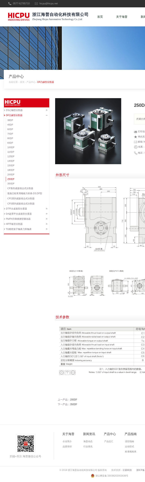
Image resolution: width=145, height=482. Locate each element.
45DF (10, 124)
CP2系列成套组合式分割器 (21, 198)
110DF (10, 152)
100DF (10, 147)
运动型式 (129, 446)
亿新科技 (127, 470)
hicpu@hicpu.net (48, 3)
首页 (100, 16)
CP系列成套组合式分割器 (20, 188)
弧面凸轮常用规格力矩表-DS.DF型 (24, 193)
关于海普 (121, 16)
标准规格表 (130, 451)
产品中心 (30, 82)
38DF (10, 120)
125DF (10, 156)
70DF (10, 133)
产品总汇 (108, 441)
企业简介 (67, 441)
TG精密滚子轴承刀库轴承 (19, 229)
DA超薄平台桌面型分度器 (19, 214)
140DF (10, 161)
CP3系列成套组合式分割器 (21, 203)
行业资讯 (88, 446)
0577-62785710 (21, 3)
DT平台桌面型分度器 (16, 208)
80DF (10, 138)
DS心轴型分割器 (14, 110)
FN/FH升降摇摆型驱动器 (18, 219)
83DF (10, 143)
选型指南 (129, 441)
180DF (10, 170)
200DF (10, 174)
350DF (10, 183)
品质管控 (67, 446)
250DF (10, 179)
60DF (10, 129)
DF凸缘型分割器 (45, 82)
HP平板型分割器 (14, 224)
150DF (10, 165)
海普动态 (88, 441)
